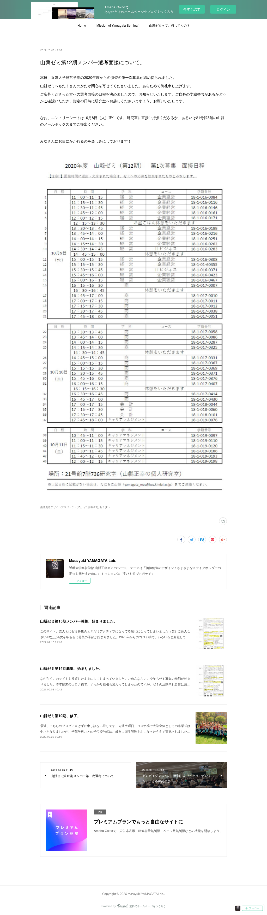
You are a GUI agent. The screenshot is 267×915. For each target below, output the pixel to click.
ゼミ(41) (105, 507)
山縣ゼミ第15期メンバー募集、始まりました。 (78, 621)
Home (81, 25)
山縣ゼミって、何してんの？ (169, 25)
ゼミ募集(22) (90, 507)
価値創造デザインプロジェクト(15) (60, 507)
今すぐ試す (191, 9)
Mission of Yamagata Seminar (117, 25)
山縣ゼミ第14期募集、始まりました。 (71, 668)
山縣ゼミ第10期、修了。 (60, 715)
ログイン (223, 9)
